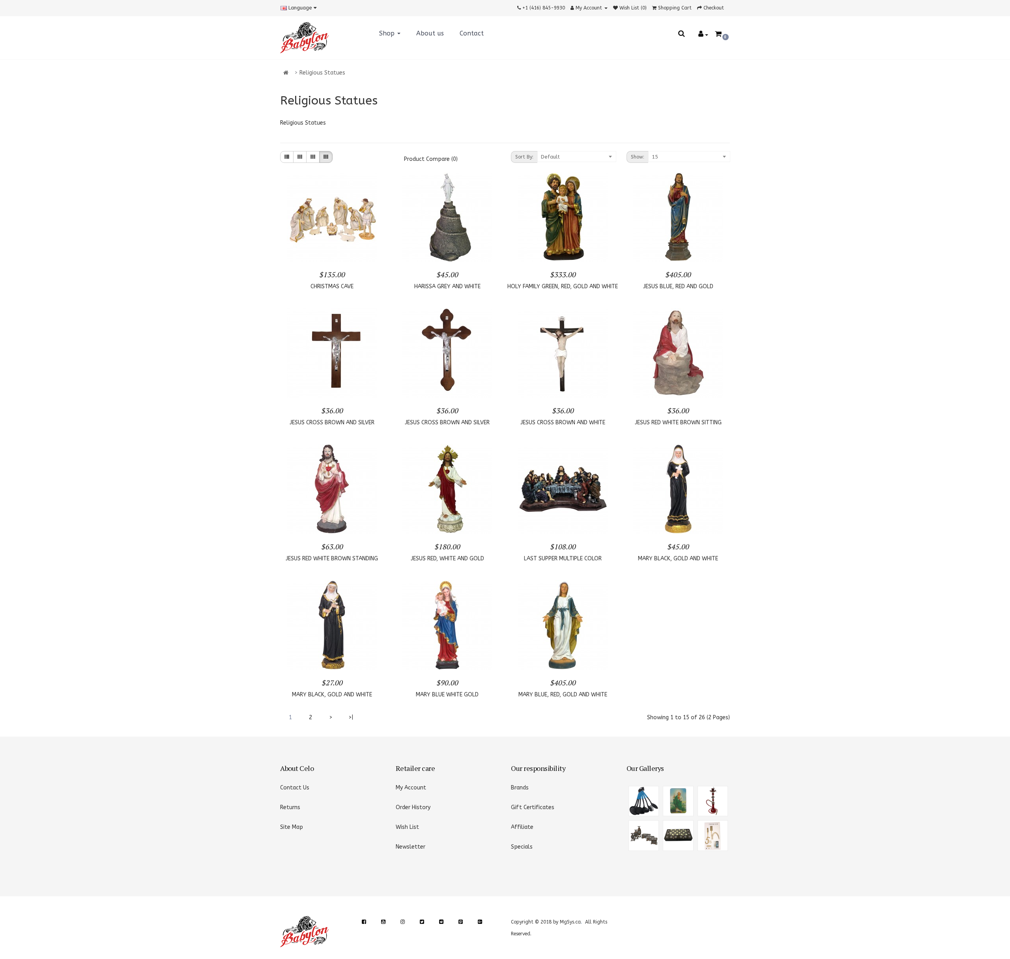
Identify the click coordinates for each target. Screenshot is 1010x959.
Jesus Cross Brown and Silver (332, 422)
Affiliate (522, 827)
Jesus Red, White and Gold (447, 558)
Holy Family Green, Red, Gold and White (562, 286)
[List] (287, 157)
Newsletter (410, 846)
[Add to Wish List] (345, 250)
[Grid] (300, 157)
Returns (290, 807)
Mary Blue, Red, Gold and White (562, 694)
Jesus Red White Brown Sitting (678, 422)
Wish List (407, 827)
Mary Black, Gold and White (678, 558)
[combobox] (576, 156)
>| (351, 717)
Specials (522, 846)
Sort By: (524, 157)
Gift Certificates (532, 807)
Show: (637, 157)
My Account (411, 787)
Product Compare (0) (431, 159)
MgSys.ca (570, 922)
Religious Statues (322, 72)
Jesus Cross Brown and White (562, 422)
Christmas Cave (332, 286)
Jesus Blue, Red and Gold (678, 286)
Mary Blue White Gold (447, 694)
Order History (413, 807)
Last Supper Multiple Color (563, 558)
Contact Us (294, 787)
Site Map (291, 827)
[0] (718, 34)
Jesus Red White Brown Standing (332, 558)
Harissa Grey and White (447, 286)
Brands (520, 787)
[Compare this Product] (371, 250)
